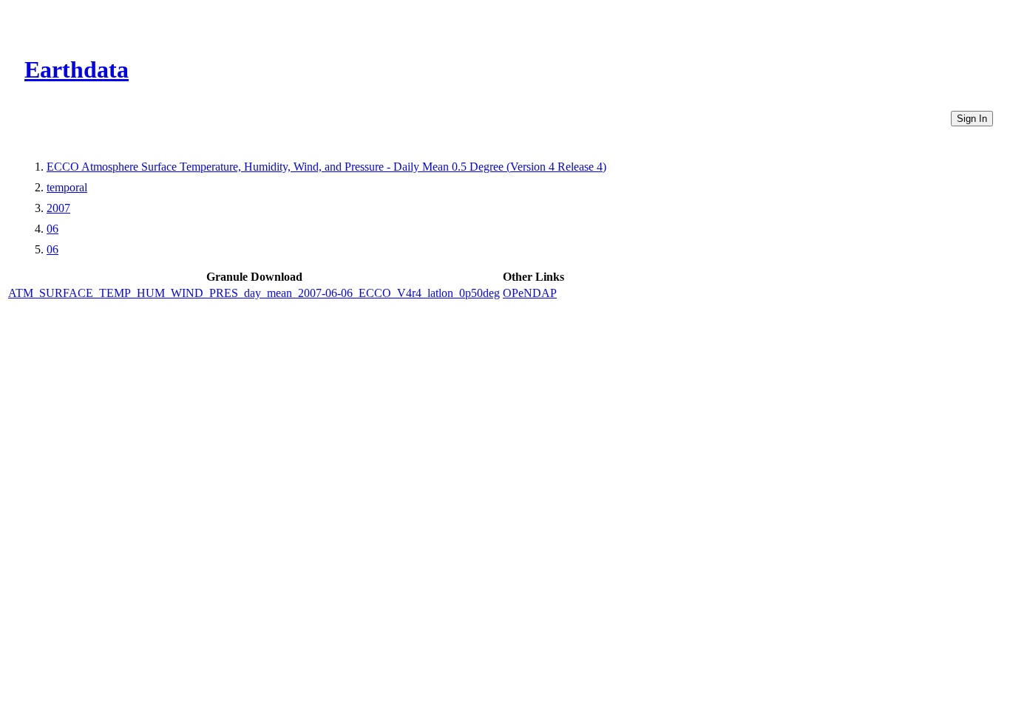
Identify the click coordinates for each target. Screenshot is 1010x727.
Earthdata (76, 69)
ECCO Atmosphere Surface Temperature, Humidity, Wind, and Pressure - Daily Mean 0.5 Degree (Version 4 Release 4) (326, 166)
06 (52, 228)
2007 (58, 208)
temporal (67, 187)
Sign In (972, 118)
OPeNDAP (530, 293)
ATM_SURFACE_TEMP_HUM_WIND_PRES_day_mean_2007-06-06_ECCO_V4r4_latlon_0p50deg (254, 293)
